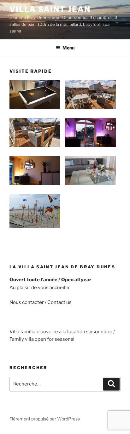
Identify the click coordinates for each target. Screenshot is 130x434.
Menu (68, 47)
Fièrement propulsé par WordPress (44, 418)
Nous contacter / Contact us (40, 302)
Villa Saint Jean (50, 9)
